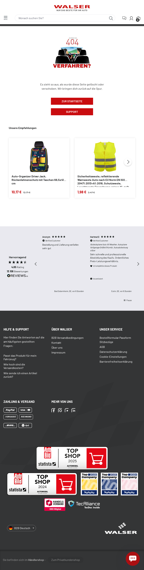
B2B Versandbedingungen (67, 337)
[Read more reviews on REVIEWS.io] (17, 276)
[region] (87, 264)
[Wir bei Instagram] (60, 411)
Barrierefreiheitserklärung (116, 361)
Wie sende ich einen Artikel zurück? (20, 374)
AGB (102, 346)
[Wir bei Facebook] (53, 411)
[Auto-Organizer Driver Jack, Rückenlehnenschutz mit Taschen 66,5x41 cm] (39, 156)
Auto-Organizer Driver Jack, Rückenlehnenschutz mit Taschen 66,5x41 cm (38, 180)
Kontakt (56, 342)
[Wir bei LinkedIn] (73, 411)
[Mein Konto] (131, 18)
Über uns (57, 347)
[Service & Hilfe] (124, 18)
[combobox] (61, 18)
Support (72, 111)
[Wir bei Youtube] (67, 411)
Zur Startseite (72, 101)
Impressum (58, 352)
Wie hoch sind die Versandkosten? (14, 366)
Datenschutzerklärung (113, 351)
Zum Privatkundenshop (65, 559)
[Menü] (6, 18)
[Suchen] (111, 18)
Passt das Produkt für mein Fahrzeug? (20, 357)
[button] (36, 264)
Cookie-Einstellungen (113, 356)
